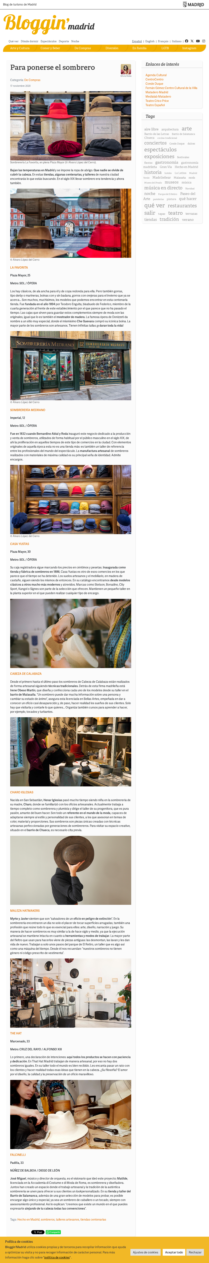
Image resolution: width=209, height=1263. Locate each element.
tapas (161, 214)
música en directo (163, 188)
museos (172, 182)
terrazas (191, 213)
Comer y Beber (50, 48)
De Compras (82, 48)
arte (187, 128)
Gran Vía (166, 167)
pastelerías (158, 199)
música (186, 182)
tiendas (150, 219)
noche (149, 193)
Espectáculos (49, 41)
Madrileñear (161, 177)
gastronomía (166, 162)
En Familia (139, 48)
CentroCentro (154, 79)
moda (192, 177)
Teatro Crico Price (157, 101)
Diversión (112, 48)
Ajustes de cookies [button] (145, 1252)
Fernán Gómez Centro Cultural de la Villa (171, 88)
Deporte (64, 41)
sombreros (48, 1219)
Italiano (176, 41)
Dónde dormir (29, 41)
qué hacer (188, 198)
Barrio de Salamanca (183, 134)
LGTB (165, 48)
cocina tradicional (167, 138)
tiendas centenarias (93, 1219)
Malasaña (180, 177)
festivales (183, 157)
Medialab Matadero (158, 96)
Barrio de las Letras (156, 134)
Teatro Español (155, 105)
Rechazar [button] (195, 1252)
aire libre (151, 129)
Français (163, 41)
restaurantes (182, 205)
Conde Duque (154, 84)
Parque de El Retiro (167, 194)
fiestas (148, 163)
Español (137, 41)
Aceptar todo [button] (174, 1252)
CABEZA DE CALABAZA (26, 674)
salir (149, 212)
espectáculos (160, 149)
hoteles (168, 173)
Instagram (189, 48)
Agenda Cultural (156, 75)
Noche (75, 41)
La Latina (180, 173)
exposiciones (159, 156)
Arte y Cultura (20, 48)
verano (188, 219)
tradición (169, 219)
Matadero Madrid (157, 92)
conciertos (155, 143)
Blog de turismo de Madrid (20, 4)
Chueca (149, 138)
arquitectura (170, 129)
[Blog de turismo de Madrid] (49, 23)
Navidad (190, 188)
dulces (191, 143)
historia (153, 172)
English (150, 41)
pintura (171, 199)
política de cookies (57, 1257)
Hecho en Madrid (28, 1219)
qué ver (154, 205)
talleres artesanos (67, 1219)
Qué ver (14, 41)
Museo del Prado (153, 182)
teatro (175, 213)
